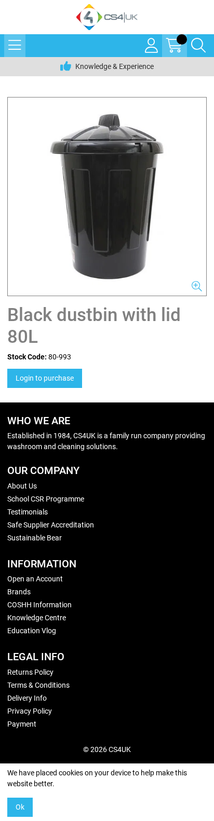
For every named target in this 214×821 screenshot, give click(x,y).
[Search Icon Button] (198, 45)
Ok (20, 807)
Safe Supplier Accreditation (50, 525)
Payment (21, 724)
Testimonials (27, 512)
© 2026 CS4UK (107, 749)
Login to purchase (45, 378)
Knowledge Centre (36, 618)
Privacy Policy (29, 711)
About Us (22, 486)
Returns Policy (30, 672)
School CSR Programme (45, 499)
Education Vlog (31, 631)
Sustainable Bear (34, 538)
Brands (19, 592)
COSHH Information (39, 605)
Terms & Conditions (38, 685)
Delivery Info (27, 698)
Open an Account (35, 579)
